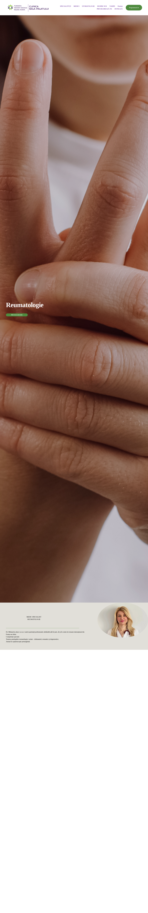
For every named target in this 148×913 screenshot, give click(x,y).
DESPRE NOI (102, 6)
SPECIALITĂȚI (65, 6)
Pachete (120, 6)
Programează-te (134, 7)
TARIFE (112, 6)
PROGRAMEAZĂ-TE (104, 9)
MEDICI (76, 6)
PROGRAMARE (17, 315)
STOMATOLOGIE (88, 6)
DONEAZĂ (119, 9)
